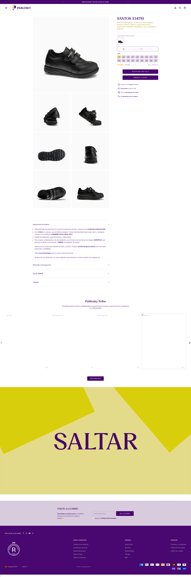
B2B (126, 557)
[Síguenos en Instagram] (26, 533)
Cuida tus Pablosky (79, 557)
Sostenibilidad (129, 551)
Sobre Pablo (129, 544)
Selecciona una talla (140, 71)
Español (24, 566)
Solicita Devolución (79, 551)
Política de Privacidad (108, 518)
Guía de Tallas (77, 554)
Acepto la (105, 518)
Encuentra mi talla (131, 49)
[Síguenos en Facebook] (23, 533)
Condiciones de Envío (80, 547)
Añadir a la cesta (140, 77)
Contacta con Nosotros (80, 544)
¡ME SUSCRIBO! (125, 513)
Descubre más (95, 378)
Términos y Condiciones (178, 544)
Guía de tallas (147, 49)
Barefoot (128, 547)
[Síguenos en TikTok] (33, 533)
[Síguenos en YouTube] (30, 533)
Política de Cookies (177, 551)
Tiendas (127, 554)
